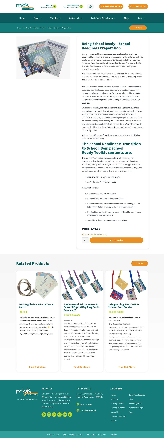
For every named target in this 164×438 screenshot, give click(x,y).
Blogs (126, 18)
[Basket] (90, 6)
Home (22, 18)
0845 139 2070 (86, 404)
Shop (140, 18)
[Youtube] (64, 414)
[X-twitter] (54, 414)
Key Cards (26, 28)
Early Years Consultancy (102, 18)
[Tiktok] (70, 414)
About (36, 18)
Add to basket (116, 240)
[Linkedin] (49, 414)
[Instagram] (59, 414)
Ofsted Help (74, 18)
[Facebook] (44, 414)
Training (54, 18)
